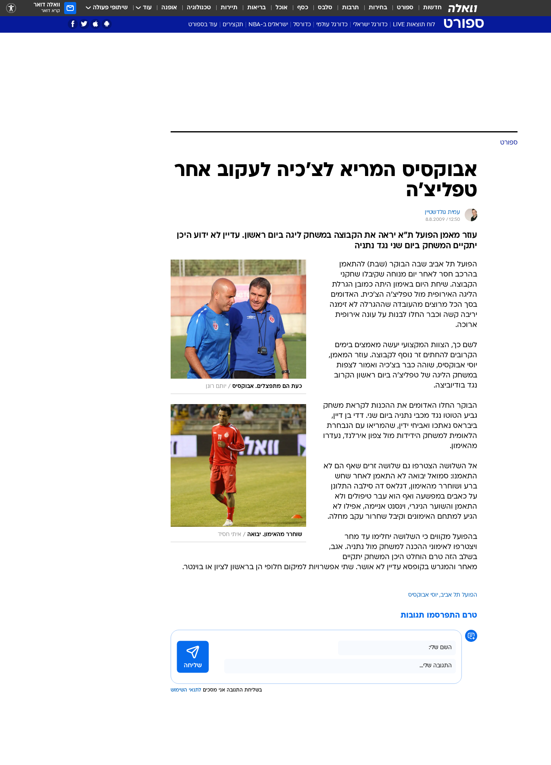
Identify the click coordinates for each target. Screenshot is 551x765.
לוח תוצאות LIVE (414, 24)
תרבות (350, 8)
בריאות (256, 8)
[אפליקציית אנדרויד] (107, 24)
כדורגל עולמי (332, 24)
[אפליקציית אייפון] (95, 24)
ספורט (405, 8)
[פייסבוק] (73, 24)
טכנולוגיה (199, 8)
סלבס (325, 8)
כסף (302, 8)
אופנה (169, 8)
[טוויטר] (84, 24)
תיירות (229, 8)
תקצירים (233, 24)
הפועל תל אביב (458, 595)
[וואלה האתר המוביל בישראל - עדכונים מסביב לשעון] (462, 8)
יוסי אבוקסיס (423, 595)
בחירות (378, 8)
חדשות (432, 8)
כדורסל (302, 24)
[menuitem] (427, 8)
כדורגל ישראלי (370, 24)
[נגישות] (11, 8)
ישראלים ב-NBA (268, 24)
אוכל (282, 8)
